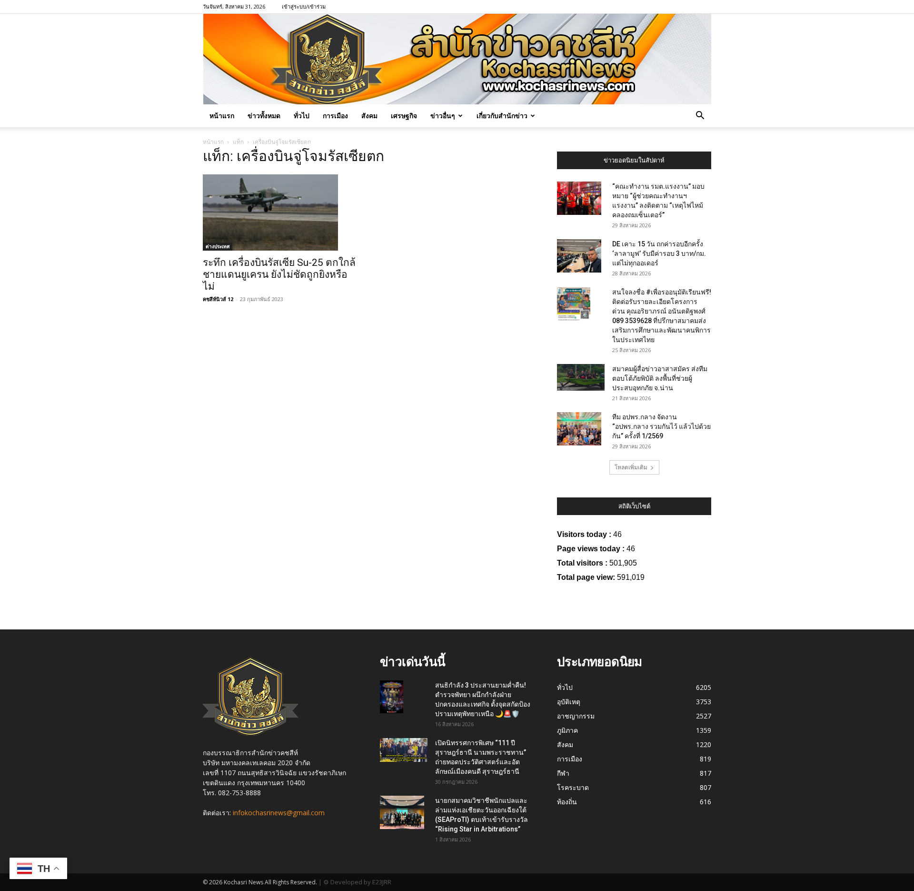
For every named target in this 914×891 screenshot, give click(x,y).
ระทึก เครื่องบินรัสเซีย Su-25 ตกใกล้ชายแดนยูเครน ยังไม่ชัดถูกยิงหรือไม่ (279, 274)
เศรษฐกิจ (404, 115)
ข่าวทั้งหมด (264, 115)
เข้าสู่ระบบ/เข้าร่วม (304, 6)
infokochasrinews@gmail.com (279, 812)
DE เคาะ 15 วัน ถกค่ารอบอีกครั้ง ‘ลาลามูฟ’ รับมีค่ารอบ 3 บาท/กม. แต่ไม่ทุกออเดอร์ (659, 253)
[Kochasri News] (457, 59)
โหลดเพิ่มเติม (631, 467)
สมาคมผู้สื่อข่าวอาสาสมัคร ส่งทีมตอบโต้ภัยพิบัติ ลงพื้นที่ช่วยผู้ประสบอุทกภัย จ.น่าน (659, 378)
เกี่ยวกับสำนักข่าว (502, 115)
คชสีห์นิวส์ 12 (218, 299)
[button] (699, 116)
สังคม (369, 115)
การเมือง (335, 115)
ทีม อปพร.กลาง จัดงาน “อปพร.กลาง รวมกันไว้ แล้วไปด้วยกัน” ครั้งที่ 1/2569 (661, 426)
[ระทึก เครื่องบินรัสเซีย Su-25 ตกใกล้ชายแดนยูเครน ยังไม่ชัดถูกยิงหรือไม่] (280, 212)
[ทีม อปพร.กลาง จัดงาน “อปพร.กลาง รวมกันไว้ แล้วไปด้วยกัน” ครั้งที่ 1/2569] (579, 429)
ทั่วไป (301, 115)
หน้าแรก (221, 115)
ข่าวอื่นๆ (442, 115)
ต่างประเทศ (217, 246)
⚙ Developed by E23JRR (357, 882)
